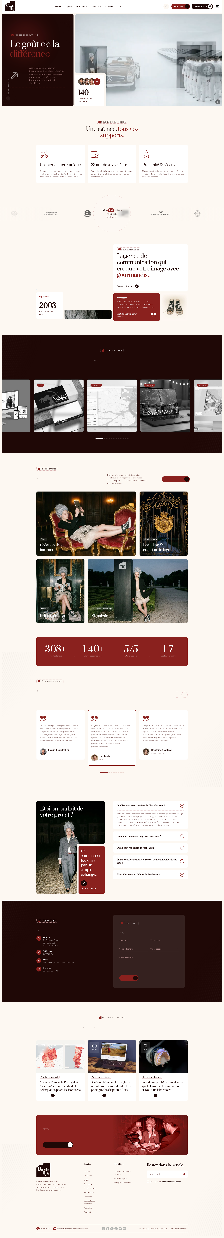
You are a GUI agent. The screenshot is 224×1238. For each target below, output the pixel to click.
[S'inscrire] (184, 1174)
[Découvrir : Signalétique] (180, 616)
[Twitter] (112, 1228)
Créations (95, 6)
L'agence (68, 6)
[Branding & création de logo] (164, 524)
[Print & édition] (60, 591)
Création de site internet (53, 547)
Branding (88, 1184)
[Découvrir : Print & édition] (77, 616)
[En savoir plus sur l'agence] (17, 75)
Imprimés (45, 609)
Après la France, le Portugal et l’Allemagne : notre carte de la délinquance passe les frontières (60, 1086)
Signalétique (102, 616)
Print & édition (52, 616)
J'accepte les (165, 1182)
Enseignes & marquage (102, 609)
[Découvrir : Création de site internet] (129, 547)
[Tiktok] (116, 1228)
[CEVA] (37, 214)
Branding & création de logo (156, 547)
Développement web (50, 1077)
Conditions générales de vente (123, 1172)
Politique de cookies (122, 1182)
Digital (43, 539)
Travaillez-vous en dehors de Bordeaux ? (138, 874)
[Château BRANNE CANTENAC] (146, 214)
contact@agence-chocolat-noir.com (58, 962)
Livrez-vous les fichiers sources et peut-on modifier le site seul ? (147, 861)
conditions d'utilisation (171, 1182)
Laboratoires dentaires (89, 1202)
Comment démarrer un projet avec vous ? (139, 836)
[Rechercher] (166, 6)
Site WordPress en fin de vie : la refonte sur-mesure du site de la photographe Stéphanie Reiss (111, 1086)
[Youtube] (124, 1228)
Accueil (58, 6)
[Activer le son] (217, 101)
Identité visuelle (150, 539)
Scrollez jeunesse (8, 87)
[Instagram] (103, 1228)
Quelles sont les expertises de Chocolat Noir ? (141, 805)
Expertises (80, 6)
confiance (111, 217)
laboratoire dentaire (152, 1077)
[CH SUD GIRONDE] (73, 214)
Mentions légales (121, 1178)
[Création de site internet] (86, 524)
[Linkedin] (120, 1228)
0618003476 (48, 954)
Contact (120, 6)
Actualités (109, 6)
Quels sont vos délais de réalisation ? (136, 848)
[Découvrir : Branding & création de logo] (180, 547)
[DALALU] (183, 214)
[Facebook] (107, 1228)
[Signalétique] (138, 591)
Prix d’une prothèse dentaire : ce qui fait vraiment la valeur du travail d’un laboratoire (162, 1086)
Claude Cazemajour (127, 314)
